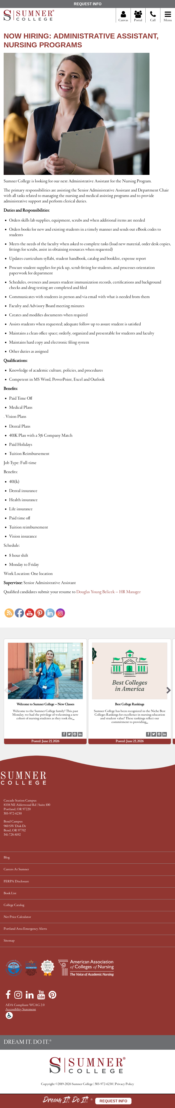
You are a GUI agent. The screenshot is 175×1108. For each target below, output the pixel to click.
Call (153, 20)
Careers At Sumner (16, 869)
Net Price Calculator (17, 917)
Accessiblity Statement (20, 1009)
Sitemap (9, 941)
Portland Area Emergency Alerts (25, 929)
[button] (6, 691)
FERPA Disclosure (16, 881)
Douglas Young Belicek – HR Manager (109, 592)
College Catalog (14, 905)
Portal (138, 20)
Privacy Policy (124, 1084)
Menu (168, 20)
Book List (10, 893)
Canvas (123, 20)
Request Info (87, 4)
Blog (7, 857)
